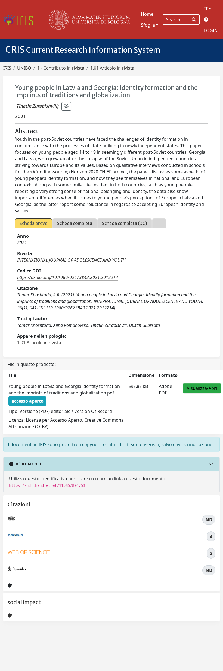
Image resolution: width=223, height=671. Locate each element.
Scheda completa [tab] (74, 223)
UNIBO (24, 68)
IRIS (7, 68)
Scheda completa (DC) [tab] (124, 223)
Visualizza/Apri (202, 388)
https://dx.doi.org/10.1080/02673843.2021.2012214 (67, 277)
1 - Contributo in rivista (60, 68)
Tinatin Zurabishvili (36, 106)
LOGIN (211, 30)
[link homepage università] (88, 19)
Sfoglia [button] (148, 25)
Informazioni (27, 463)
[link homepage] (20, 19)
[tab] (159, 223)
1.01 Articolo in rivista (112, 68)
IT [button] (206, 9)
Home (147, 14)
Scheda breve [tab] (33, 223)
